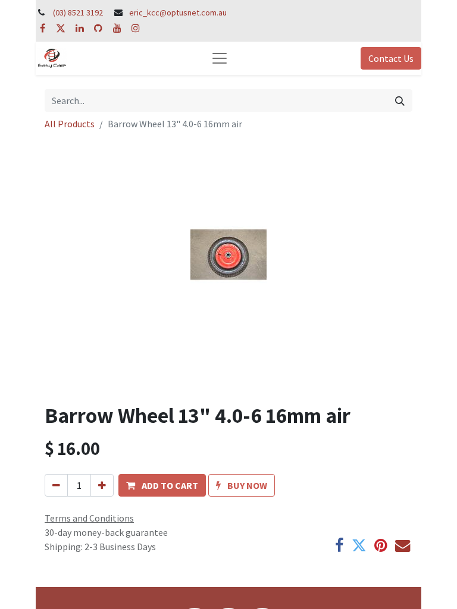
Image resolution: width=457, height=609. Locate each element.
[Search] (399, 100)
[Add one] (102, 485)
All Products (70, 124)
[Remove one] (56, 485)
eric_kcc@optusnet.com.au (178, 12)
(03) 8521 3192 (78, 12)
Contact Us (391, 58)
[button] (162, 485)
